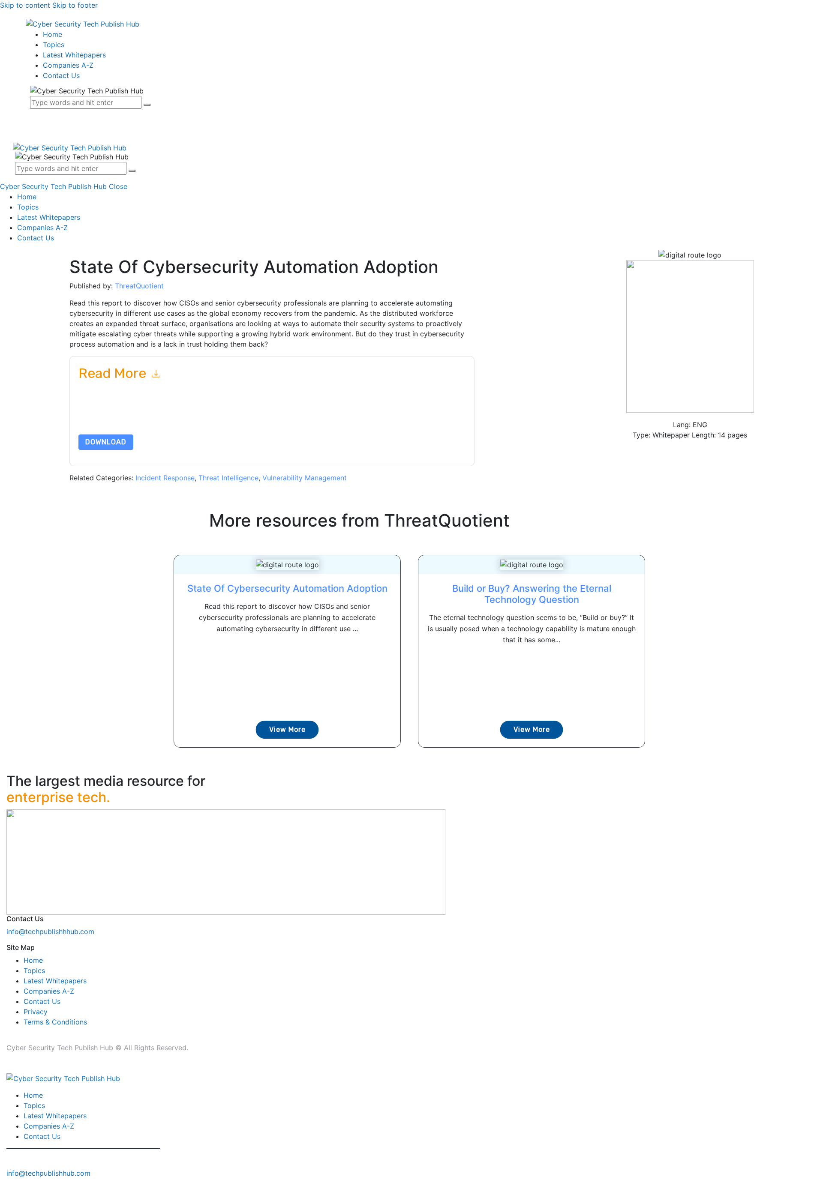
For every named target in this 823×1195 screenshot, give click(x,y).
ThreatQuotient (139, 286)
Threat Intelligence (228, 477)
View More (287, 729)
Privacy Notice (338, 414)
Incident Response (165, 477)
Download (105, 442)
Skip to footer (75, 5)
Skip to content (25, 5)
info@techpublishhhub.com (50, 931)
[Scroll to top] (4, 1190)
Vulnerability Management (304, 477)
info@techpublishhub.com (48, 1173)
